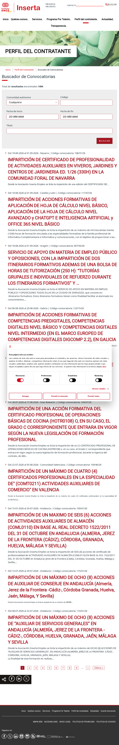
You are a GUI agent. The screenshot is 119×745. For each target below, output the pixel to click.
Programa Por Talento (58, 19)
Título (10, 125)
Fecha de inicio (14, 111)
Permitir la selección (59, 396)
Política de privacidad (84, 722)
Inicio (6, 19)
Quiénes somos (19, 19)
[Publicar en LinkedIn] (19, 678)
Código (64, 97)
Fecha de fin (66, 111)
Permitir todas (93, 396)
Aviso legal (65, 722)
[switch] (46, 380)
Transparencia (58, 25)
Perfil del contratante (86, 19)
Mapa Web (37, 722)
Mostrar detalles (99, 389)
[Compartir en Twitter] (26, 678)
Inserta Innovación (108, 711)
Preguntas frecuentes (51, 5)
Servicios (37, 19)
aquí (104, 367)
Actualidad (107, 19)
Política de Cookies (106, 722)
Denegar (25, 396)
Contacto (71, 5)
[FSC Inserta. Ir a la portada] (20, 7)
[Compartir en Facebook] (12, 678)
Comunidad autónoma (19, 97)
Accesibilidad (51, 722)
